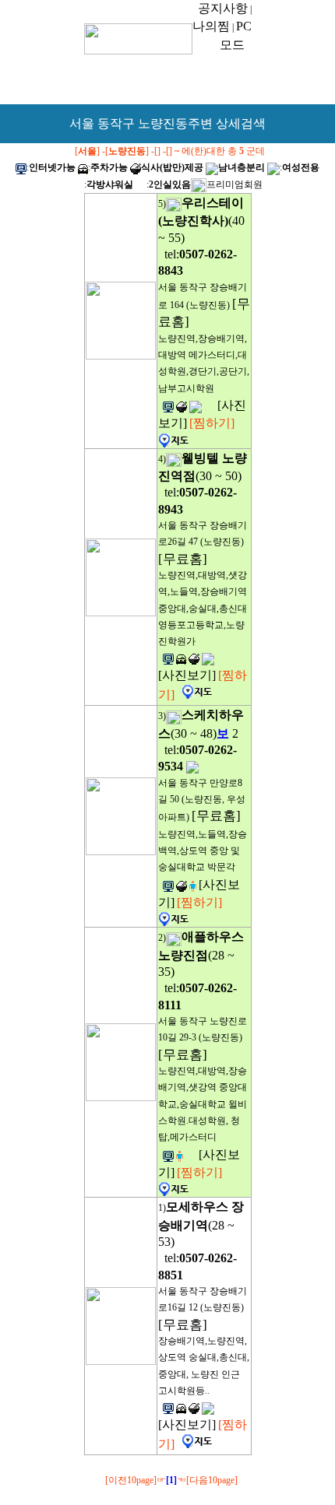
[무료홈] (182, 559)
